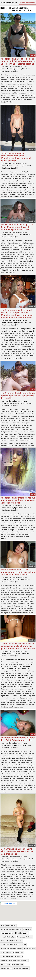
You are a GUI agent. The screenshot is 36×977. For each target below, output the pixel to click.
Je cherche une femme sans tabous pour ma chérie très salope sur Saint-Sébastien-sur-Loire (17, 572)
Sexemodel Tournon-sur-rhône (12, 956)
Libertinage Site (6, 968)
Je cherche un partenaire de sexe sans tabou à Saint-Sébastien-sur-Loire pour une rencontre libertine (17, 61)
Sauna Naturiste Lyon (8, 937)
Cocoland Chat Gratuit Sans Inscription (14, 960)
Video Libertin (11, 925)
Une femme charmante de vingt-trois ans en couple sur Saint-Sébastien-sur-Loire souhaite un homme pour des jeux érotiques (16, 314)
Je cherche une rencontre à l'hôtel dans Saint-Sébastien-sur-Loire (17, 738)
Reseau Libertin (29, 949)
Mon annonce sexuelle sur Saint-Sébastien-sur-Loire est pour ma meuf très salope (16, 851)
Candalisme (27, 929)
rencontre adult (17, 964)
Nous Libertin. (6, 964)
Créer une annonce (27, 3)
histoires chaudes (7, 933)
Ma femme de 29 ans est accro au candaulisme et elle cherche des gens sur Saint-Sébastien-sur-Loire (17, 646)
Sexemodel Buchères (24, 937)
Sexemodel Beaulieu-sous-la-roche (13, 945)
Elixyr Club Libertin (21, 933)
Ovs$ (2, 925)
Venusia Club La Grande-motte (11, 941)
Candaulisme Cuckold (21, 968)
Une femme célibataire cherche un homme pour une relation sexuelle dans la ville (17, 395)
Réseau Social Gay (7, 952)
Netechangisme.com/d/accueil (11, 949)
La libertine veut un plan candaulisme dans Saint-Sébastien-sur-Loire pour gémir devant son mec (16, 157)
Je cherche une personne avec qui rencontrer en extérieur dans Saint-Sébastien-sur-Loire (17, 500)
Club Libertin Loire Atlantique (11, 929)
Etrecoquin (19, 952)
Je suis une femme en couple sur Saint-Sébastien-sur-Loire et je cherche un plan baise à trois (16, 227)
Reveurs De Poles (8, 3)
